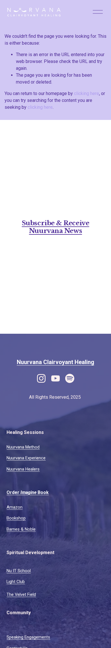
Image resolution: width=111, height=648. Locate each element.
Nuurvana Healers (23, 469)
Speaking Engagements (28, 637)
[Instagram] (41, 378)
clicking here (86, 93)
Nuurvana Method (23, 447)
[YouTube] (55, 378)
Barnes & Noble (21, 529)
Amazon (14, 507)
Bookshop (16, 518)
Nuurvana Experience (26, 458)
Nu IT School (19, 570)
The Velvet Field (21, 594)
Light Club (16, 581)
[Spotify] (69, 378)
